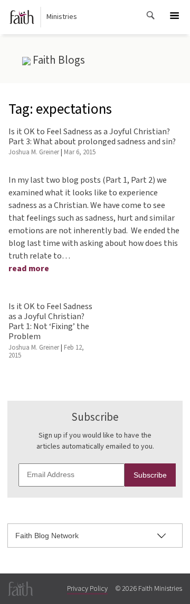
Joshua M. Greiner (33, 152)
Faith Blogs (58, 60)
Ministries (61, 17)
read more (28, 268)
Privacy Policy (87, 588)
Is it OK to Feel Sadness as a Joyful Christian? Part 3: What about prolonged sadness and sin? (92, 136)
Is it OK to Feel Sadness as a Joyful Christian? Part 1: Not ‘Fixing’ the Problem (50, 322)
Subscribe (150, 475)
